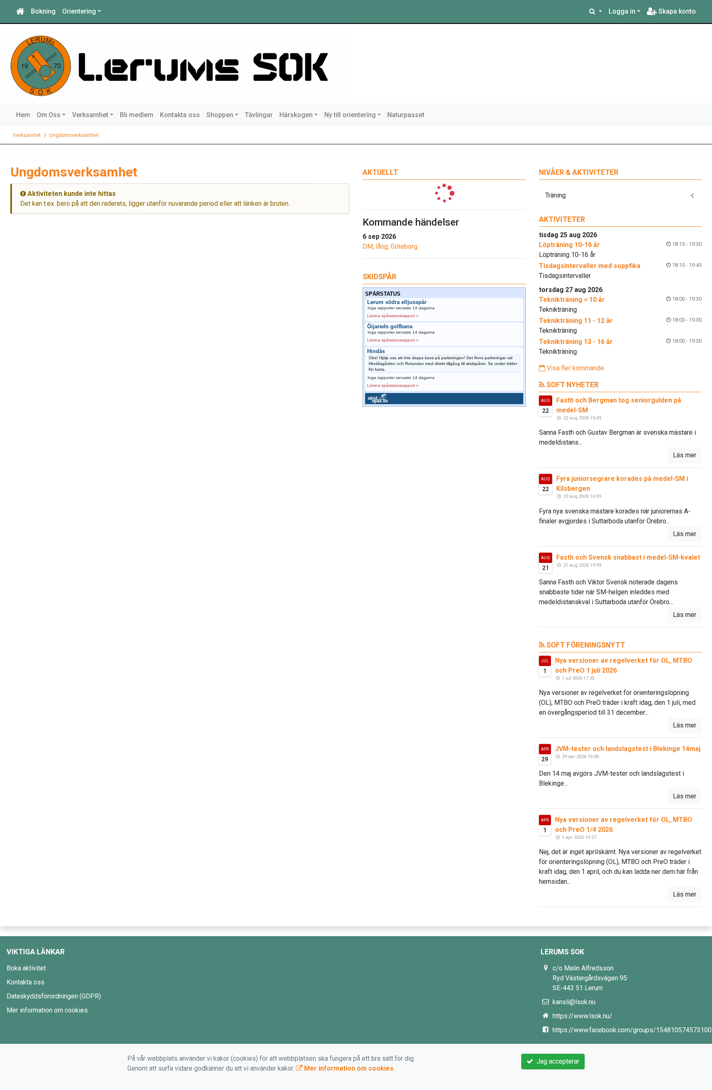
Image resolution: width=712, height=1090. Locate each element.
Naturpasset (405, 115)
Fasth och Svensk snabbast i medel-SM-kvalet (628, 557)
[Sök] (595, 11)
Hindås (376, 351)
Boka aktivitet (26, 968)
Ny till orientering (350, 115)
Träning (555, 195)
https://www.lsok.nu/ (582, 1016)
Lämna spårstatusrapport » (393, 315)
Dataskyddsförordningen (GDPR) (54, 996)
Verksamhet (90, 115)
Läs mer (684, 455)
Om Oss (49, 115)
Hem (23, 115)
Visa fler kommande (574, 368)
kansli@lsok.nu (574, 1002)
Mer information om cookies (47, 1010)
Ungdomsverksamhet (74, 135)
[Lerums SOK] (177, 64)
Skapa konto (676, 11)
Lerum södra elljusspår (396, 302)
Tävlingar (259, 115)
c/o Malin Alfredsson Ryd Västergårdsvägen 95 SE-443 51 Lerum (590, 978)
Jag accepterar (556, 1061)
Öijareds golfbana (389, 327)
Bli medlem (136, 115)
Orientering (79, 11)
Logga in (622, 11)
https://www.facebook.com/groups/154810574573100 (632, 1030)
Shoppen (219, 115)
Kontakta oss (180, 115)
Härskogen (296, 115)
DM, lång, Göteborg (390, 246)
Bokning (43, 11)
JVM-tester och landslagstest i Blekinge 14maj (627, 749)
